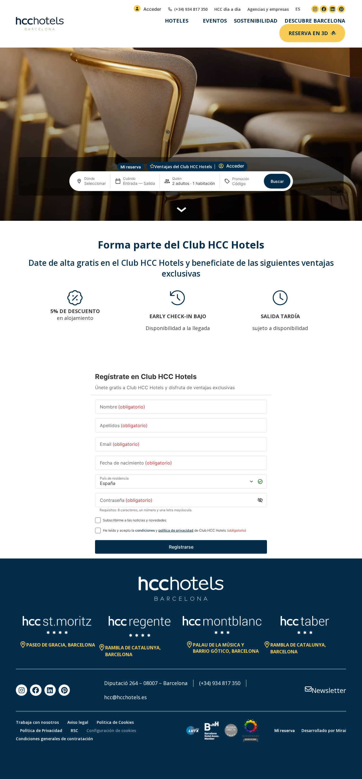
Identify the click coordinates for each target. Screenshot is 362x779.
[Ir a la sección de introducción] (181, 211)
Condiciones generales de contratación (54, 738)
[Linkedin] (332, 9)
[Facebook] (323, 9)
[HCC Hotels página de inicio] (40, 24)
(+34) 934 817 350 (219, 683)
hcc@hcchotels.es (125, 697)
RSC (74, 730)
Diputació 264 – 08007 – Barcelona (146, 683)
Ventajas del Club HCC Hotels (183, 166)
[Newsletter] (308, 689)
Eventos (215, 20)
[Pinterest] (341, 9)
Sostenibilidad (255, 20)
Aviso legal (77, 722)
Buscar (277, 181)
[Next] (339, 317)
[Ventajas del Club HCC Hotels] (152, 166)
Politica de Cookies (115, 722)
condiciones (145, 530)
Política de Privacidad (41, 730)
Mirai (341, 730)
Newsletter (329, 690)
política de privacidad (175, 530)
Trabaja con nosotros (37, 722)
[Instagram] (315, 9)
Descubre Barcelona (315, 20)
